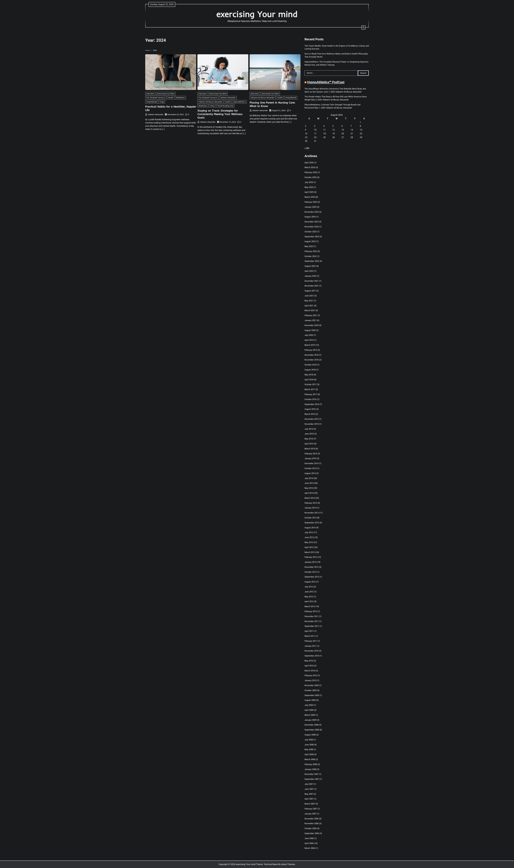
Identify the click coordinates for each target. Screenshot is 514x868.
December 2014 (311, 463)
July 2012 (309, 587)
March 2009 (310, 715)
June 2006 (309, 838)
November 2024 (312, 212)
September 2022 (312, 261)
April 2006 (309, 843)
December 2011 (311, 616)
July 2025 (309, 182)
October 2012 (310, 572)
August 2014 (310, 473)
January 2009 (310, 720)
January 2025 (310, 207)
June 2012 (309, 592)
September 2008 (312, 730)
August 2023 (310, 241)
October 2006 (310, 828)
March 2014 (310, 498)
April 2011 (309, 631)
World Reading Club (225, 106)
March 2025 (310, 197)
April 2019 (309, 340)
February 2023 (311, 251)
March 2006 (310, 848)
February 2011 (311, 641)
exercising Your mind (257, 14)
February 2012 (311, 611)
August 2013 (310, 527)
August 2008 (310, 735)
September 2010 (312, 656)
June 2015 (309, 434)
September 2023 (312, 236)
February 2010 (311, 675)
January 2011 (310, 646)
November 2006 (312, 823)
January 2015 (310, 458)
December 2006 (311, 818)
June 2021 (309, 296)
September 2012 (312, 577)
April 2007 (309, 799)
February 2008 (311, 764)
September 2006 (312, 833)
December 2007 (311, 774)
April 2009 (309, 710)
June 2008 (309, 744)
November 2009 (312, 685)
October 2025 (310, 177)
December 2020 (311, 325)
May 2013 (309, 542)
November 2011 (312, 621)
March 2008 (310, 759)
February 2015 (311, 453)
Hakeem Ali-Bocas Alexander (210, 102)
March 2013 (310, 552)
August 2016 (310, 409)
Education (150, 94)
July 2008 (309, 740)
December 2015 (311, 419)
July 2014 (309, 478)
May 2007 (309, 794)
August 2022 (310, 266)
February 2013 (311, 557)
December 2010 (311, 651)
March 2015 (310, 448)
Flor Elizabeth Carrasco (155, 98)
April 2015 (309, 444)
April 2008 (309, 754)
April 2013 (309, 547)
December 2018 (311, 355)
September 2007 (312, 779)
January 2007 (310, 814)
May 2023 (309, 246)
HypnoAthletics (239, 102)
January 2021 (310, 320)
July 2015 (309, 429)
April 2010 (309, 666)
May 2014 (309, 488)
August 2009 (310, 700)
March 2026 (310, 167)
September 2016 (312, 404)
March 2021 (310, 310)
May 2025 (309, 187)
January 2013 (310, 562)
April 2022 (309, 271)
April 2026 (309, 162)
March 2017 (310, 389)
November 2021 (312, 286)
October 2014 (310, 468)
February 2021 (311, 315)
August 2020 (310, 330)
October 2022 (310, 256)
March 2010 (310, 670)
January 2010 (310, 680)
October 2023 (310, 231)
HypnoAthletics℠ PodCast (325, 82)
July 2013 (309, 532)
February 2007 (311, 809)
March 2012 (310, 606)
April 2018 (309, 379)
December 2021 (311, 281)
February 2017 (311, 394)
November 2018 (312, 360)
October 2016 (310, 399)
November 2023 (312, 226)
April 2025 (309, 192)
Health (170, 98)
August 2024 (310, 217)
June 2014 (309, 483)
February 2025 (311, 202)
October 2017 (310, 384)
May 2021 (309, 300)
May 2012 (309, 596)
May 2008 (309, 749)
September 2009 (312, 695)
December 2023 (311, 222)
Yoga (162, 102)
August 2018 (310, 370)
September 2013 (312, 522)
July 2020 (309, 335)
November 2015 (312, 424)
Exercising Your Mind (165, 94)
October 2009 (310, 690)
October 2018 (310, 365)
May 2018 (309, 374)
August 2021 (310, 291)
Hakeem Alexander (155, 114)
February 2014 (311, 503)
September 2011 (312, 626)
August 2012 (310, 582)
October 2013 (310, 518)
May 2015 (309, 439)
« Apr (307, 148)
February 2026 (311, 172)
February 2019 (311, 350)
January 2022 (310, 276)
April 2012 (309, 601)
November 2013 (312, 513)
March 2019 (310, 345)
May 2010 (309, 661)
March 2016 (310, 414)
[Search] (363, 27)
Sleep (212, 106)
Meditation (180, 98)
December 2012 (311, 567)
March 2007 (310, 804)
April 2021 (309, 305)
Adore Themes (288, 864)
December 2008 (311, 725)
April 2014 (309, 493)
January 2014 (310, 508)
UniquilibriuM (151, 102)
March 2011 (310, 636)
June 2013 (309, 537)
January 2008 (310, 769)
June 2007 (309, 789)
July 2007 (309, 784)
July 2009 (309, 705)
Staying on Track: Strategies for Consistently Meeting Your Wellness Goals (220, 114)
